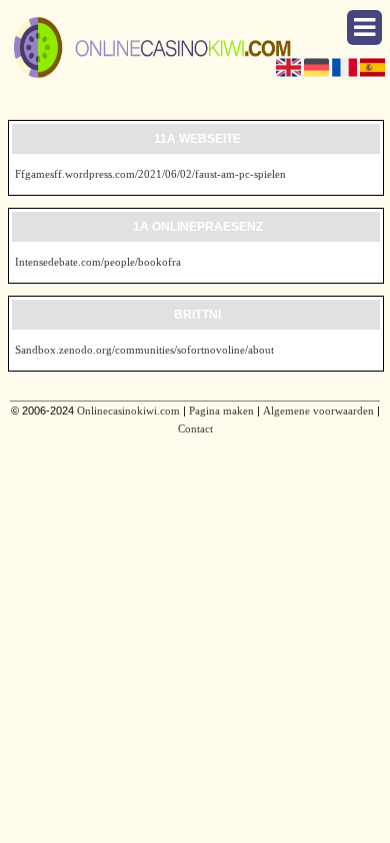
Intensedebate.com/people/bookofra (98, 262)
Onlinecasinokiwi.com (128, 411)
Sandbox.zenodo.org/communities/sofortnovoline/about (144, 350)
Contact (195, 428)
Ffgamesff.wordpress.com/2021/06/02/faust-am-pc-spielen (150, 174)
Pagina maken (221, 411)
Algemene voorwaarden (318, 411)
